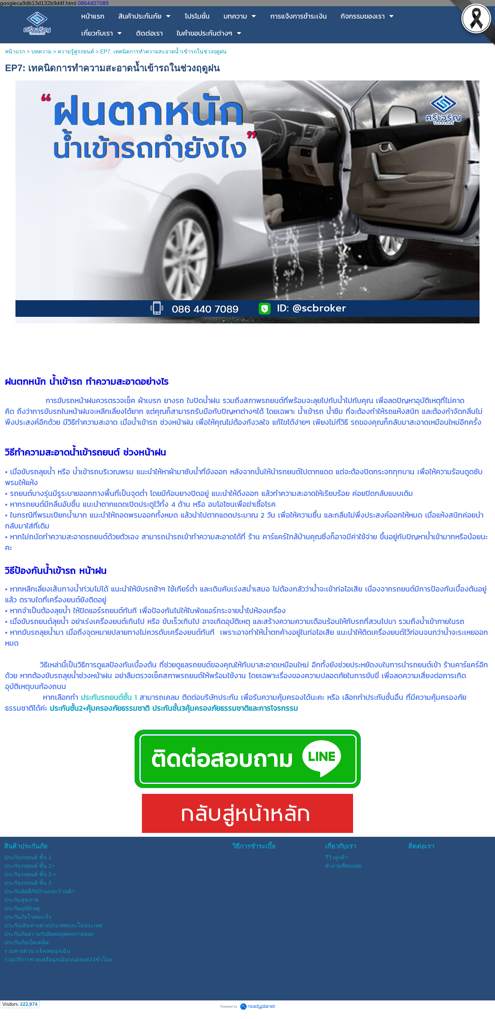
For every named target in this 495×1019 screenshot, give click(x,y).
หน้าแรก (15, 51)
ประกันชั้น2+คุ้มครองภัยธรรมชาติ (100, 708)
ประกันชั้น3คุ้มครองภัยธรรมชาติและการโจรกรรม (225, 708)
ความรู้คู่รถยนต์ (76, 51)
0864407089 (93, 3)
